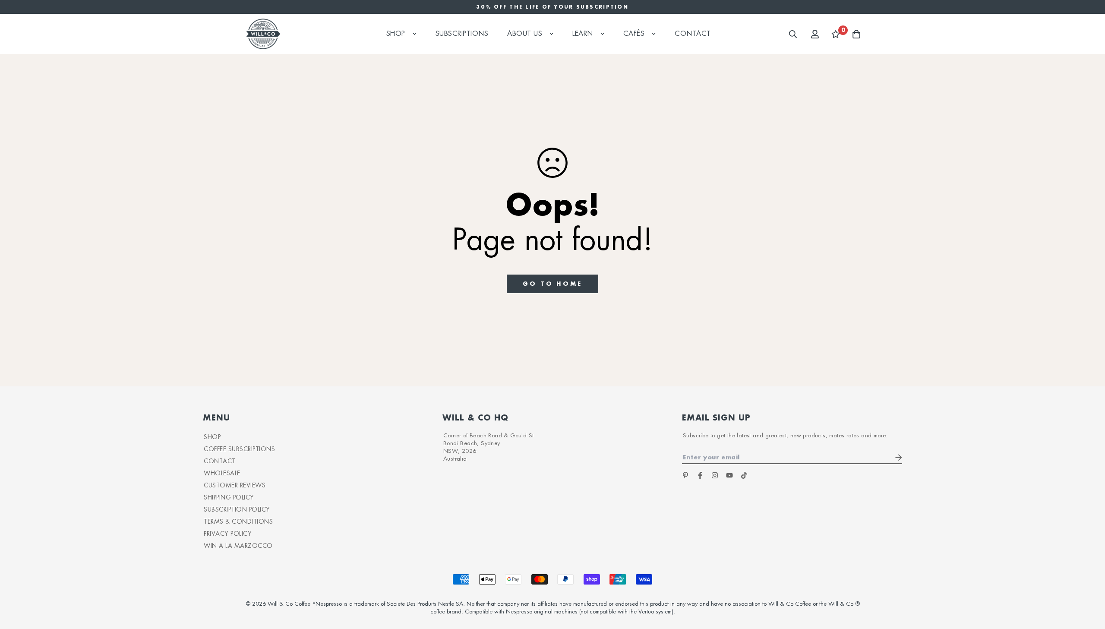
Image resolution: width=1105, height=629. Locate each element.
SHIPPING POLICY (229, 497)
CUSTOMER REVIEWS (234, 485)
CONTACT (220, 461)
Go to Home (552, 283)
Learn (582, 33)
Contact (693, 33)
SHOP (212, 437)
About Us (524, 33)
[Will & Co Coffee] (263, 34)
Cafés (634, 33)
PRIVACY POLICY (228, 534)
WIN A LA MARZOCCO (238, 546)
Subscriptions (462, 33)
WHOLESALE (222, 473)
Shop (395, 33)
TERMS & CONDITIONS (238, 521)
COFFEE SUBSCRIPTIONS (239, 449)
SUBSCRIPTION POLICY (237, 509)
